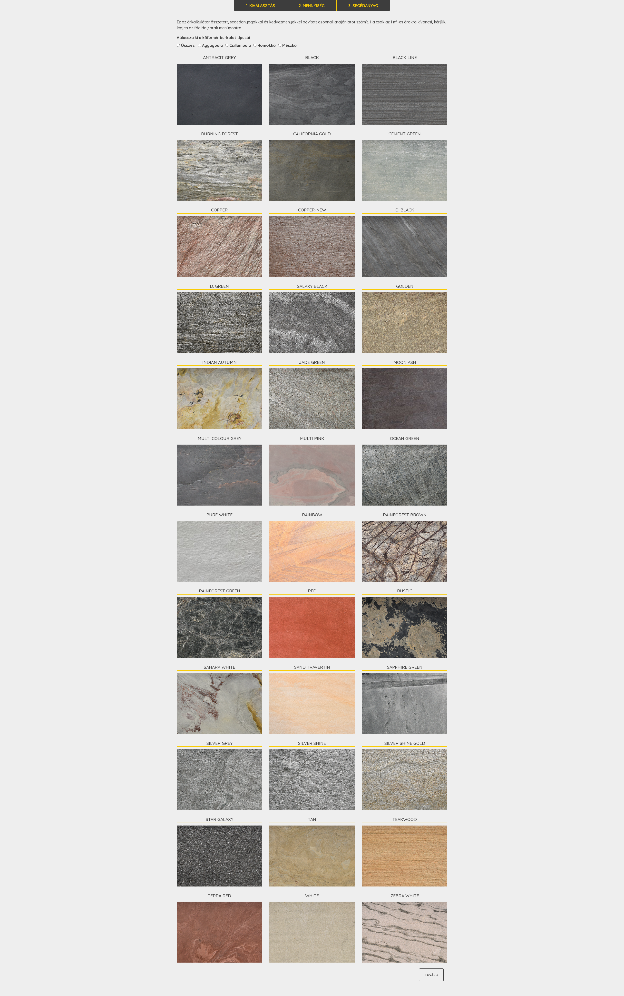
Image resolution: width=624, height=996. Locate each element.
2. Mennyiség (312, 5)
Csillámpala (239, 45)
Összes (187, 45)
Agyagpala (212, 45)
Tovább (431, 975)
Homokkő (266, 45)
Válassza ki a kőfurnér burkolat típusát (214, 37)
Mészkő (289, 45)
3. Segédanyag (363, 5)
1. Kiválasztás (260, 5)
